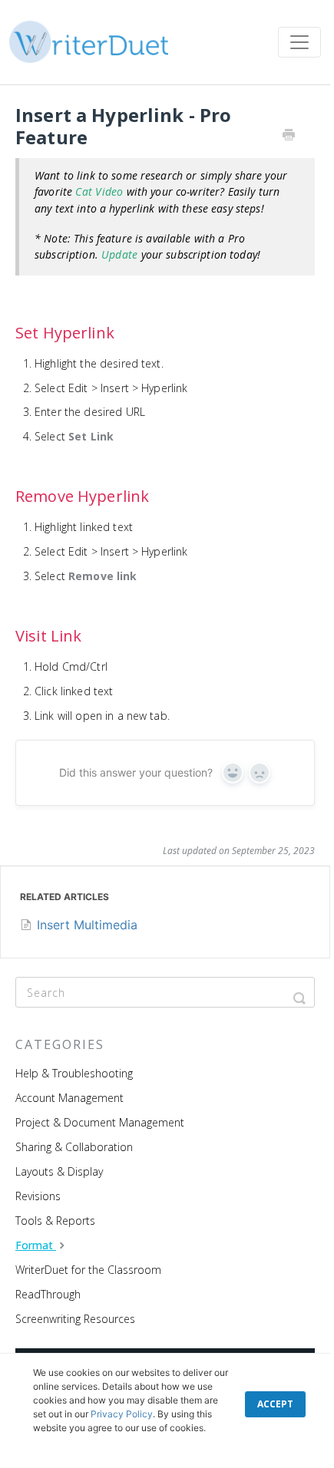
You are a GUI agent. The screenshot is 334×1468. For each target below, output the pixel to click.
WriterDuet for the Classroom (88, 1269)
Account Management (69, 1097)
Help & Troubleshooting (74, 1073)
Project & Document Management (99, 1122)
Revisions (38, 1196)
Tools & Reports (55, 1220)
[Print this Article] (289, 135)
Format (35, 1245)
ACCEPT (275, 1403)
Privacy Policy (122, 1414)
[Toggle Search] (299, 992)
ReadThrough (48, 1294)
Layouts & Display (59, 1171)
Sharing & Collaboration (74, 1147)
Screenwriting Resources (75, 1318)
